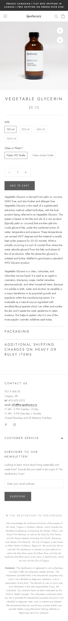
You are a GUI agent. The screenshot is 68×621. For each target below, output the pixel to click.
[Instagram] (14, 424)
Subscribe (18, 496)
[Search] (56, 16)
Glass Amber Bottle (42, 155)
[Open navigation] (5, 16)
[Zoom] (60, 30)
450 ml (41, 129)
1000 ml (11, 138)
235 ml (25, 129)
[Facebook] (6, 424)
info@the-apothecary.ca (24, 405)
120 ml (10, 129)
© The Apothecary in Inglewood (34, 515)
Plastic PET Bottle (16, 155)
